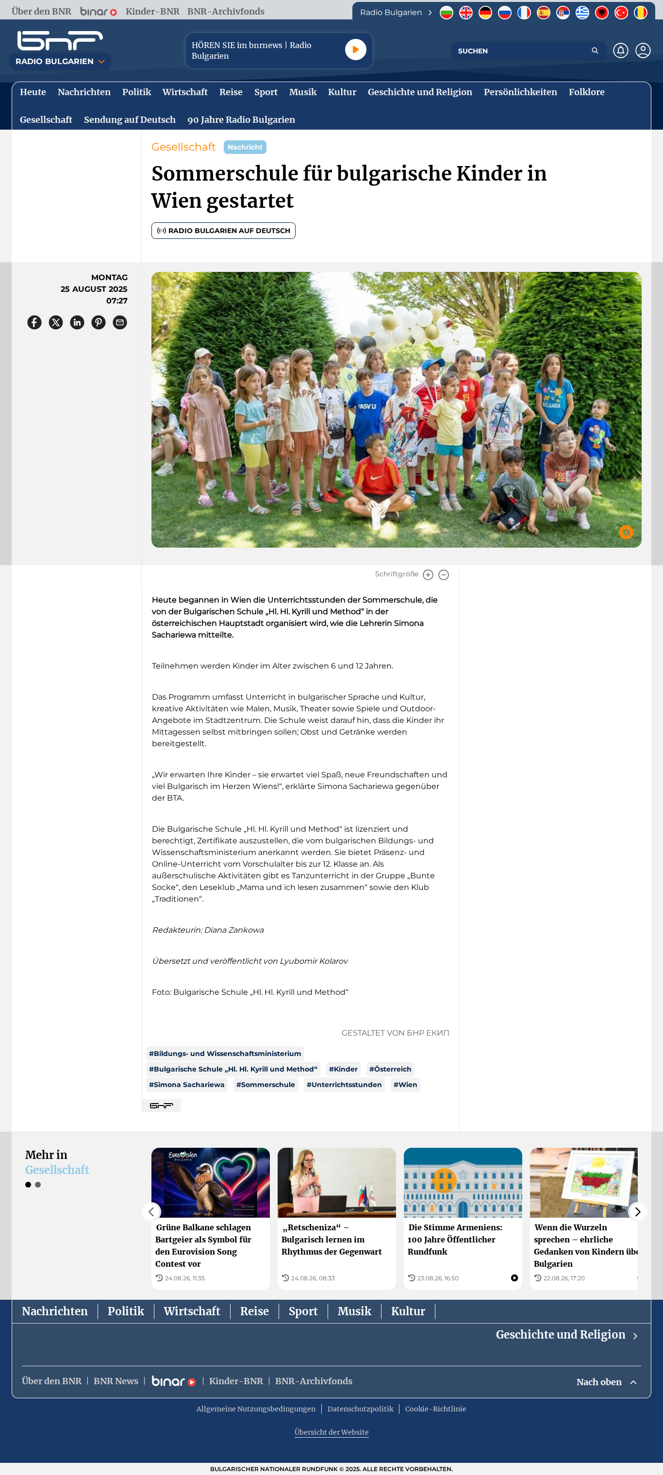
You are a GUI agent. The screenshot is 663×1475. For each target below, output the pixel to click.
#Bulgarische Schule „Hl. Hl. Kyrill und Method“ (233, 1069)
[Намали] (443, 575)
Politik (126, 1311)
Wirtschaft (192, 1311)
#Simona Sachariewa (187, 1084)
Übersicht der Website (332, 1432)
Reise (254, 1311)
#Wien (405, 1084)
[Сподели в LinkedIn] (77, 322)
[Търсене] (595, 50)
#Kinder (343, 1069)
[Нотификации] (621, 50)
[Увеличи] (428, 575)
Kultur (408, 1311)
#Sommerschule (265, 1084)
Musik (354, 1311)
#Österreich (390, 1069)
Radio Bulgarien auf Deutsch (229, 230)
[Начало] (60, 40)
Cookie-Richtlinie (435, 1409)
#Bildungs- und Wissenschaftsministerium (225, 1053)
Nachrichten (55, 1311)
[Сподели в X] (56, 322)
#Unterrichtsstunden (344, 1084)
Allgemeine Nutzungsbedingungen (256, 1409)
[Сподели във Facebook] (34, 322)
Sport (303, 1311)
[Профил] (643, 50)
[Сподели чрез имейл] (120, 322)
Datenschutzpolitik (360, 1409)
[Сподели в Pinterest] (98, 322)
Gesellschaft (183, 146)
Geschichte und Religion (561, 1334)
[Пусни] (355, 49)
